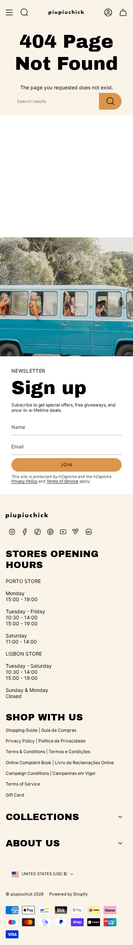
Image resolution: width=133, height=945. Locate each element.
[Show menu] (9, 12)
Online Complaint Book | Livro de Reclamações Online (60, 762)
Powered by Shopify (68, 894)
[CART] (123, 12)
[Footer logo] (27, 516)
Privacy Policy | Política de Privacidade (45, 741)
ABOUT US (33, 843)
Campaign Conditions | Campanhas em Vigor (51, 773)
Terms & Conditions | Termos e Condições (48, 751)
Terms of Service (62, 481)
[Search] (110, 101)
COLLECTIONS (42, 817)
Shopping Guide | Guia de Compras (41, 730)
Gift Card (15, 795)
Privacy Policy (24, 481)
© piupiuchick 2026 (25, 894)
